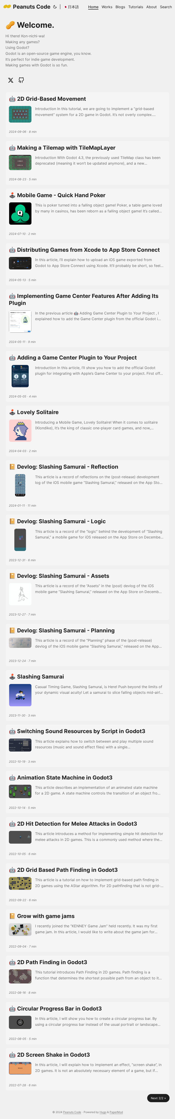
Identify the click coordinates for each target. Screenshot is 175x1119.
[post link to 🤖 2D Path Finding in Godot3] (87, 977)
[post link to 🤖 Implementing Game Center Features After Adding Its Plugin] (87, 318)
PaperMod (116, 1112)
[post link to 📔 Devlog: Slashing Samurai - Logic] (87, 540)
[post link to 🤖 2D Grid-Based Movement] (87, 114)
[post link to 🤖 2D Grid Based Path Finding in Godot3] (87, 884)
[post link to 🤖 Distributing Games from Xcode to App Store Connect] (87, 264)
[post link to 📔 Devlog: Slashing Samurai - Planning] (87, 645)
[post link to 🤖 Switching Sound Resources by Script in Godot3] (87, 745)
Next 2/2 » (158, 1098)
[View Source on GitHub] (21, 80)
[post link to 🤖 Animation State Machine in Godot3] (87, 792)
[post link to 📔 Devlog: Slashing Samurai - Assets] (87, 594)
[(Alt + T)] (55, 7)
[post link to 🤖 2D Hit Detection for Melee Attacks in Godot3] (87, 838)
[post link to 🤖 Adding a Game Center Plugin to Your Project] (87, 376)
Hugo (103, 1112)
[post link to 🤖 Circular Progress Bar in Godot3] (87, 1023)
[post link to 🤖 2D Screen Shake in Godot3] (87, 1069)
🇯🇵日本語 (71, 7)
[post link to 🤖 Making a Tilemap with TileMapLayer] (87, 163)
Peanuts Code (31, 6)
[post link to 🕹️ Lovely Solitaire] (87, 430)
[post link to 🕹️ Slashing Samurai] (87, 695)
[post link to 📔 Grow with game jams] (87, 930)
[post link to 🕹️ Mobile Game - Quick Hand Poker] (87, 214)
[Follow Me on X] (10, 80)
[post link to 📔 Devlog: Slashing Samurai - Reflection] (87, 485)
